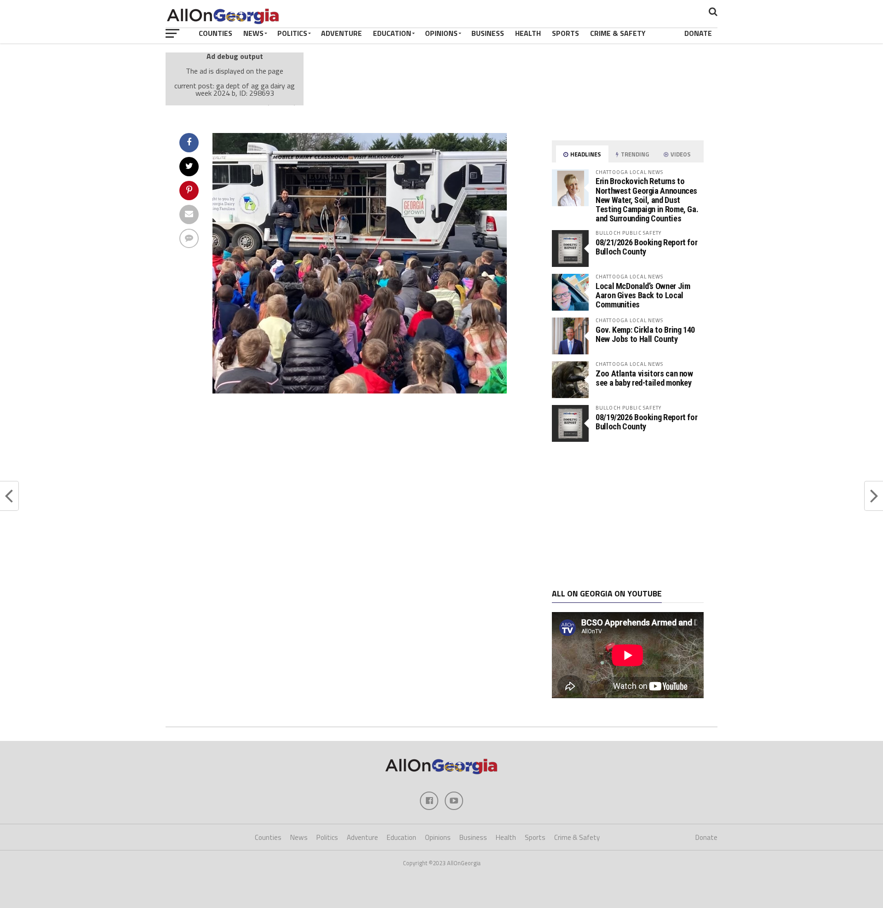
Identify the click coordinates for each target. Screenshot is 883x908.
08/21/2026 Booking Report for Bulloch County (646, 246)
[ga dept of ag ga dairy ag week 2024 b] (359, 390)
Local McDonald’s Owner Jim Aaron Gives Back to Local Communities (643, 295)
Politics (292, 33)
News (253, 33)
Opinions (441, 33)
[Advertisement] (628, 515)
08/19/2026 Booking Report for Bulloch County (646, 421)
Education (392, 33)
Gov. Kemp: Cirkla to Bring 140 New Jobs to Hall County (645, 334)
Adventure (341, 33)
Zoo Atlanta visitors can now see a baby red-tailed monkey (644, 378)
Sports (565, 33)
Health (528, 33)
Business (487, 33)
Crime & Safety (618, 33)
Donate (698, 33)
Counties (215, 33)
